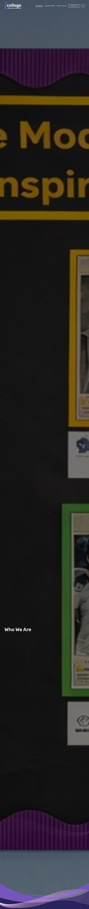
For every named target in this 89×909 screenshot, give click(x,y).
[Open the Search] (83, 5)
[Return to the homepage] (12, 5)
